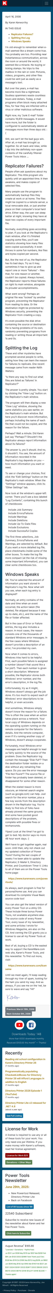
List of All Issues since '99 (19, 1206)
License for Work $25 (17, 1155)
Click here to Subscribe (18, 1233)
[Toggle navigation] (46, 3)
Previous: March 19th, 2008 (20, 1009)
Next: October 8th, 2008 (19, 1013)
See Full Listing (14, 1115)
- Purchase (21, 1290)
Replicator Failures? (22, 34)
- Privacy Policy (9, 1290)
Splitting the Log (20, 37)
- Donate (31, 1290)
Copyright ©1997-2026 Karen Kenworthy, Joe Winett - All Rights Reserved (23, 1283)
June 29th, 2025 (17, 1187)
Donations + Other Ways (19, 1162)
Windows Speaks (21, 41)
